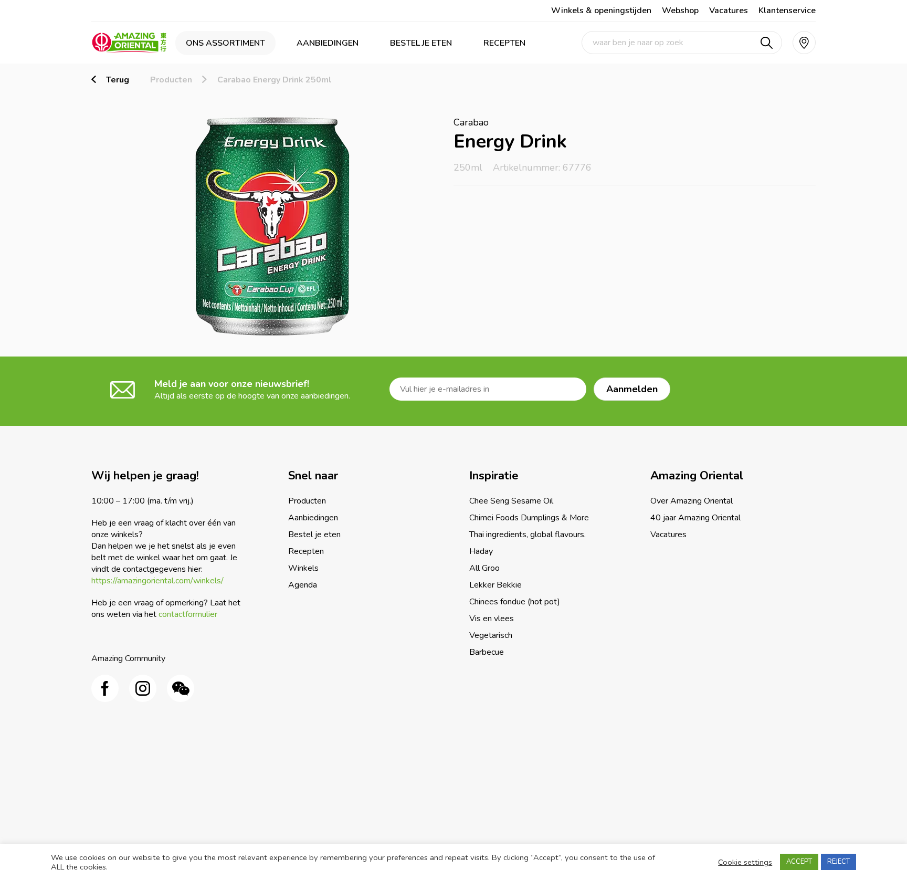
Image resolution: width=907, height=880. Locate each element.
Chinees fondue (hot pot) (514, 601)
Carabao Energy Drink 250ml (274, 80)
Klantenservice (787, 10)
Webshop (680, 10)
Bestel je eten (421, 43)
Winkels (303, 568)
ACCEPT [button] (799, 861)
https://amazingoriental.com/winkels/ (157, 580)
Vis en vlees (491, 618)
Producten (171, 80)
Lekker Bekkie (495, 585)
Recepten (504, 43)
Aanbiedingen (327, 43)
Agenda (302, 585)
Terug (117, 80)
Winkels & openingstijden (601, 10)
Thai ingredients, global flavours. (527, 534)
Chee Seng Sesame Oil (511, 501)
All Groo (484, 568)
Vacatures (728, 10)
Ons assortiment (225, 43)
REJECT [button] (838, 861)
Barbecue (486, 652)
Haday (481, 551)
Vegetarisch (490, 635)
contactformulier (188, 614)
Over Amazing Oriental (691, 501)
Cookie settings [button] (745, 862)
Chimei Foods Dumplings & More (529, 517)
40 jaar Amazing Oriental (695, 517)
